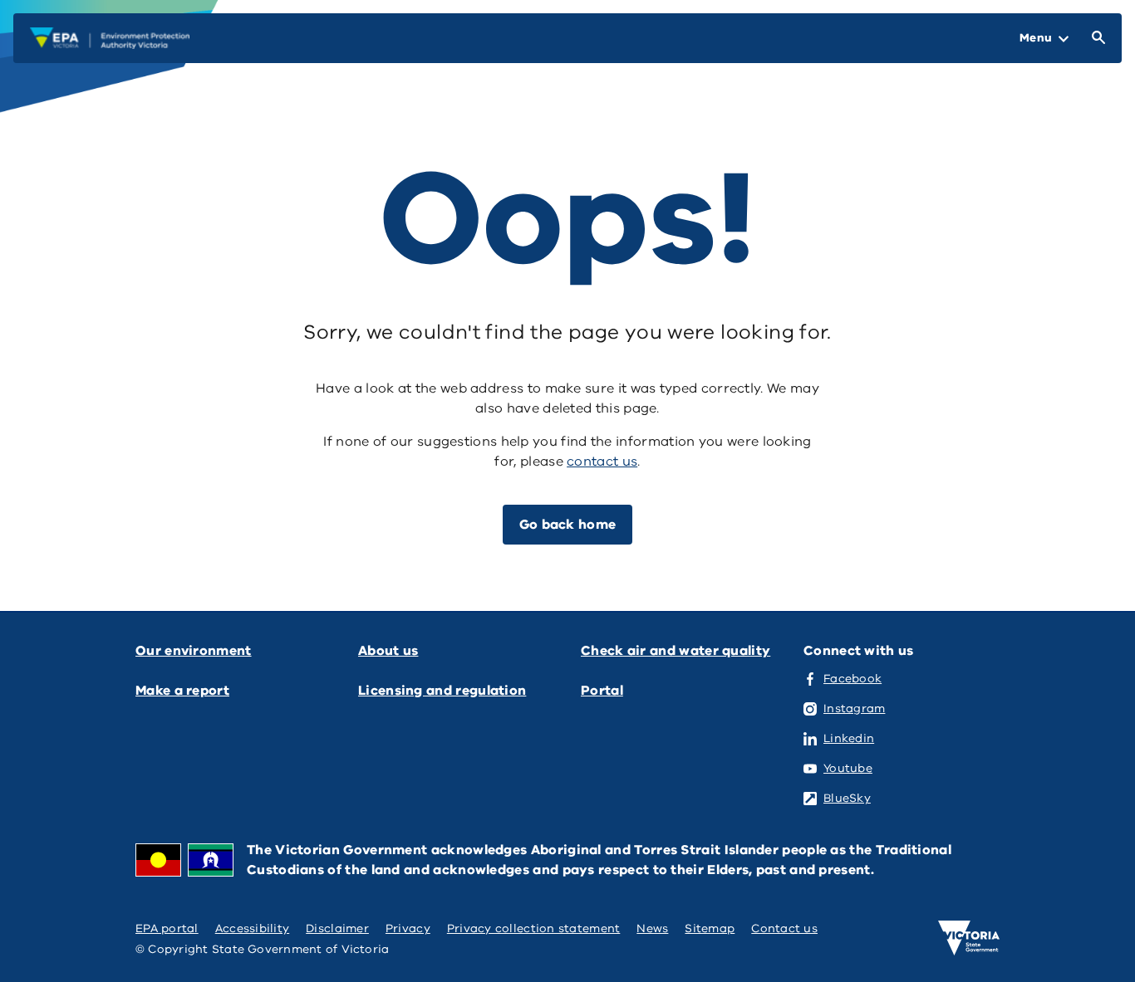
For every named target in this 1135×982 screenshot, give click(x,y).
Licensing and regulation (442, 690)
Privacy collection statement (534, 928)
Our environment (193, 650)
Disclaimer (337, 928)
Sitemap (710, 928)
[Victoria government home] (969, 938)
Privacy (408, 928)
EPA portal (167, 928)
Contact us (784, 928)
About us (388, 650)
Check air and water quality (675, 650)
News (652, 928)
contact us (602, 461)
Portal (602, 690)
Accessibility (252, 928)
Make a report (182, 690)
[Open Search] (1095, 38)
